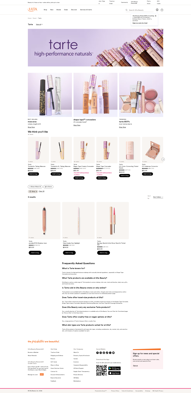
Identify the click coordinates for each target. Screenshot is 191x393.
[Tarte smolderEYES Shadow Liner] (44, 225)
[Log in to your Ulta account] (157, 10)
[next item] (163, 159)
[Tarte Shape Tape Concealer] (106, 156)
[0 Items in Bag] (162, 10)
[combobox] (158, 197)
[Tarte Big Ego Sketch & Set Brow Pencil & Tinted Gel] (112, 226)
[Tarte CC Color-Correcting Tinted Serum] (129, 155)
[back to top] (185, 387)
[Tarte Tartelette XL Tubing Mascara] (61, 154)
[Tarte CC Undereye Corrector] (152, 154)
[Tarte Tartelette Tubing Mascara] (38, 154)
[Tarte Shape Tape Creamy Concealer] (84, 156)
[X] (155, 16)
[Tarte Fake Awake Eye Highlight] (78, 225)
